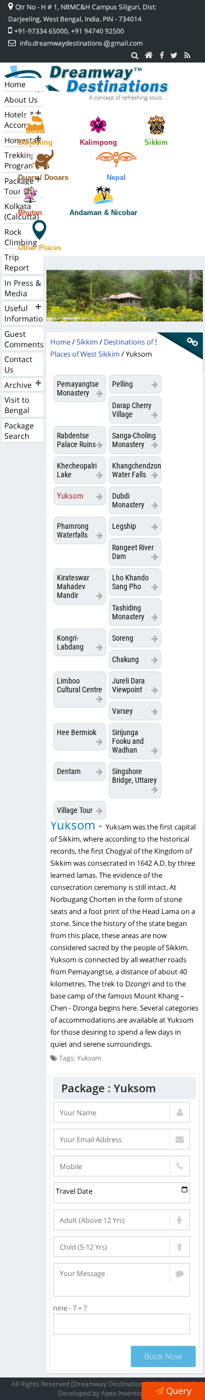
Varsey (122, 711)
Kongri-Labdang (70, 642)
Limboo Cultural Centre (79, 685)
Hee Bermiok (76, 732)
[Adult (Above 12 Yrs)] (121, 1219)
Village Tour (74, 810)
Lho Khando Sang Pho (130, 582)
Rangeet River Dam (133, 552)
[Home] (149, 55)
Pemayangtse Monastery (78, 388)
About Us (21, 99)
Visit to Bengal (17, 404)
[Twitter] (174, 55)
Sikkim (156, 142)
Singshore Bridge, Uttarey (134, 775)
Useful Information (23, 313)
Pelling (122, 384)
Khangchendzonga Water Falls (136, 470)
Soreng (122, 638)
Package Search (19, 430)
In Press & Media (22, 288)
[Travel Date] (121, 1193)
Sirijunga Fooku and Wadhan (128, 741)
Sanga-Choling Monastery (134, 440)
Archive (18, 385)
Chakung (125, 659)
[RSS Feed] (187, 55)
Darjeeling (35, 142)
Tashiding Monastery (128, 612)
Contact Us (18, 364)
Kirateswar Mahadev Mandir (73, 586)
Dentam (69, 771)
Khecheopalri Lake (77, 470)
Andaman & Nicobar (103, 212)
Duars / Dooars (43, 177)
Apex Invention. (124, 1393)
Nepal (116, 177)
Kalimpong (98, 142)
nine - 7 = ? (70, 1308)
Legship (124, 526)
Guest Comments (23, 339)
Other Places (39, 248)
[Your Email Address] (121, 1139)
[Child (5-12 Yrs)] (121, 1246)
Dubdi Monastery (128, 500)
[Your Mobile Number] (121, 1166)
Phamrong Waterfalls (73, 530)
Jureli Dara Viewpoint (128, 685)
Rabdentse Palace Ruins (76, 440)
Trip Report (16, 262)
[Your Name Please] (121, 1112)
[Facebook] (162, 55)
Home (15, 84)
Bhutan (30, 212)
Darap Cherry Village (131, 410)
